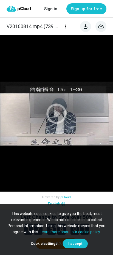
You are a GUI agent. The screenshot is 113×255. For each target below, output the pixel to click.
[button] (56, 113)
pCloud (65, 197)
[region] (56, 113)
